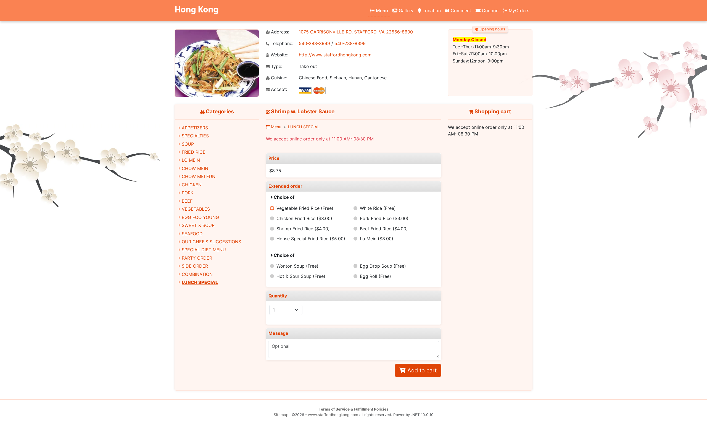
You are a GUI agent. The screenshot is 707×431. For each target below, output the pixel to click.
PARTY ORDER (197, 258)
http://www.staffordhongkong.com (335, 55)
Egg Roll (375, 276)
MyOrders (518, 10)
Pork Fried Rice (384, 218)
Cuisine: (278, 77)
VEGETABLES (196, 209)
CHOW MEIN (195, 168)
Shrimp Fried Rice (303, 228)
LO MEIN (191, 160)
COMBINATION (197, 274)
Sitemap (281, 414)
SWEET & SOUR (198, 225)
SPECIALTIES (195, 136)
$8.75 (275, 170)
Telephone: (281, 43)
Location (431, 10)
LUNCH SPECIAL (200, 282)
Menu (381, 10)
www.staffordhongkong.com (333, 414)
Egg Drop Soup (383, 266)
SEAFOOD (192, 233)
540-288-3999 (314, 43)
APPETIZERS (195, 127)
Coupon (489, 10)
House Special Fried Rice (310, 238)
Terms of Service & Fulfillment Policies (354, 409)
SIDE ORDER (195, 266)
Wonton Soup (297, 266)
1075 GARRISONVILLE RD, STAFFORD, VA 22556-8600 (356, 32)
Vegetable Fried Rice (304, 208)
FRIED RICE (193, 152)
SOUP (188, 144)
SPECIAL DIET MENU (204, 249)
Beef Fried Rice (384, 228)
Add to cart (421, 370)
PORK (187, 192)
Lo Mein (376, 238)
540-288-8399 (350, 43)
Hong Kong (196, 9)
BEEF (187, 201)
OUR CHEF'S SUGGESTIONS (211, 241)
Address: (279, 32)
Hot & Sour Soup (300, 276)
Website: (278, 55)
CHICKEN (192, 184)
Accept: (278, 89)
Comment (460, 10)
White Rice (378, 208)
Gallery (405, 10)
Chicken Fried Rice (304, 218)
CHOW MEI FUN (198, 176)
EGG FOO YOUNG (200, 217)
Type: (276, 66)
